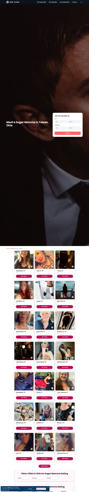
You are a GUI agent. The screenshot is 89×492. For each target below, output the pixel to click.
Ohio (18, 248)
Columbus (19, 478)
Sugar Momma (13, 248)
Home (7, 248)
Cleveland (34, 478)
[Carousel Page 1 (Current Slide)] (23, 266)
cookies (8, 487)
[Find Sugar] (12, 2)
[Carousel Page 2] (24, 266)
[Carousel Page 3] (45, 266)
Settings (30, 488)
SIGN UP (67, 133)
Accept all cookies (41, 488)
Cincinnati (49, 478)
